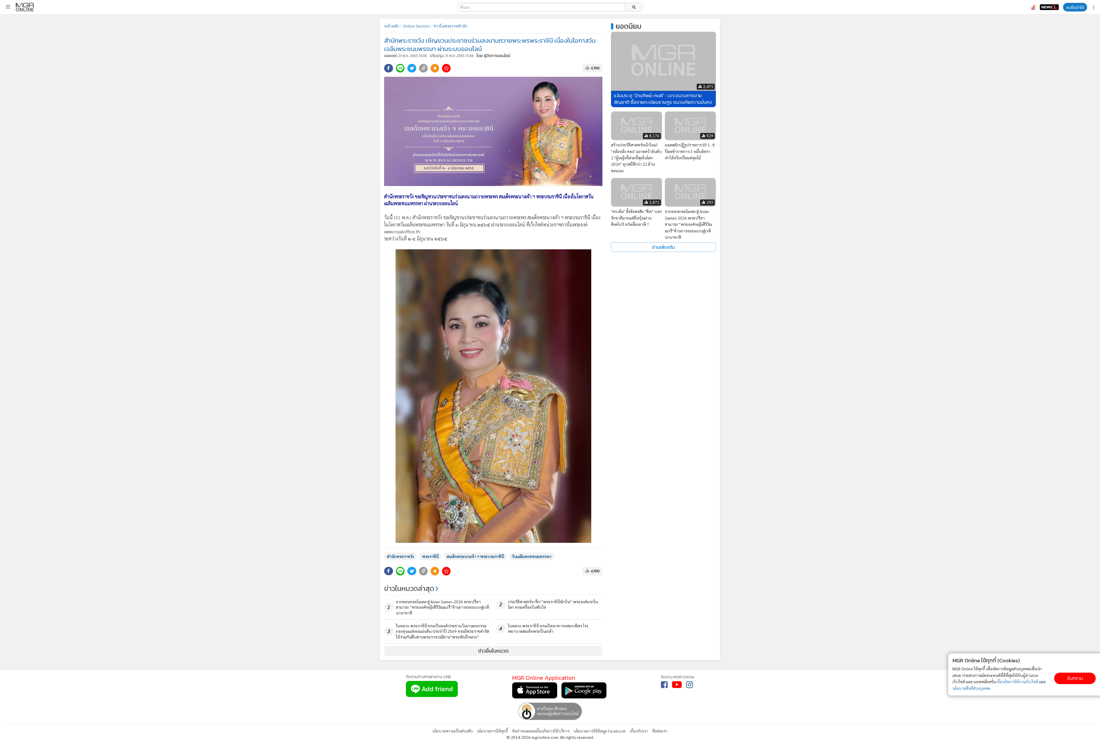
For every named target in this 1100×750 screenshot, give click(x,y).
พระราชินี (430, 556)
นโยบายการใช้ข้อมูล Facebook (600, 730)
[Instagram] (689, 684)
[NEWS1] (1049, 7)
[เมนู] (8, 6)
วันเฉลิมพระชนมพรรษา (531, 556)
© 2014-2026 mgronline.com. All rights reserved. (550, 737)
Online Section (416, 25)
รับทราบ (1075, 678)
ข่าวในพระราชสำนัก (450, 25)
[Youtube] (677, 684)
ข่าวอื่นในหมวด (493, 651)
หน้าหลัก (391, 25)
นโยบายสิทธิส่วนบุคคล (971, 688)
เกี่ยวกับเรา (639, 730)
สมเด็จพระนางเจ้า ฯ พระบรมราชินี (475, 556)
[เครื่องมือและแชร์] (1094, 7)
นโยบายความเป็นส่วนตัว (452, 730)
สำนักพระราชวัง (400, 556)
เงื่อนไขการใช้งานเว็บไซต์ (1017, 681)
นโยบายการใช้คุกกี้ (492, 730)
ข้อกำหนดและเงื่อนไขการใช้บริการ (540, 730)
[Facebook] (664, 684)
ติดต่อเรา (659, 730)
